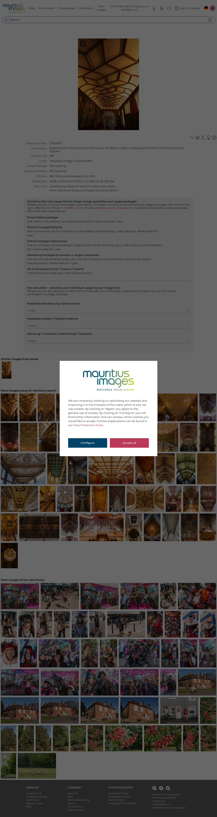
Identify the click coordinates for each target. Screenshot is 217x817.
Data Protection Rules (88, 425)
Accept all (129, 442)
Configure (88, 442)
